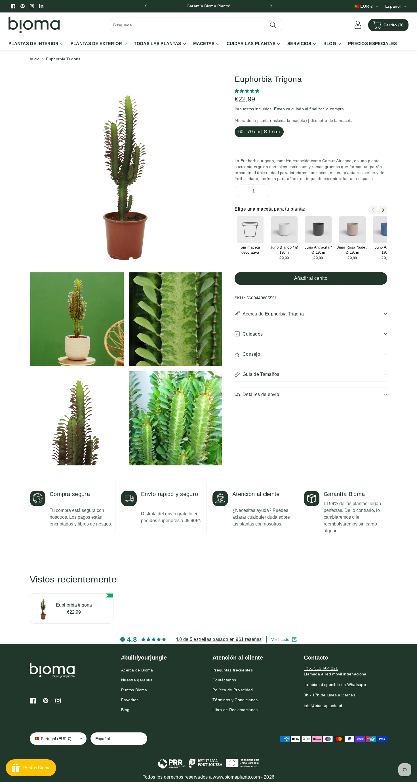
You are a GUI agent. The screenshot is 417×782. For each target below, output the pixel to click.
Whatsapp (356, 684)
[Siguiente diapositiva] (271, 6)
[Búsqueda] (273, 25)
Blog (125, 709)
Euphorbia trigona (74, 605)
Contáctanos (224, 680)
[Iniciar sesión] (358, 25)
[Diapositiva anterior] (145, 6)
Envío (279, 109)
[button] (388, 25)
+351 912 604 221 (321, 668)
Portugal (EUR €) (56, 738)
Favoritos (130, 700)
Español (102, 738)
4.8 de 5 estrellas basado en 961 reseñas (219, 639)
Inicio (35, 59)
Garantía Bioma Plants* (209, 6)
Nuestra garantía (137, 680)
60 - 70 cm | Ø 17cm (259, 131)
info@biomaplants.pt (323, 705)
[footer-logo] (52, 670)
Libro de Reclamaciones (235, 709)
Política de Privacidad (232, 690)
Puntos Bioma (134, 690)
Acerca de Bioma (137, 670)
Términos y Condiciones (235, 700)
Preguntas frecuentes (232, 670)
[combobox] (196, 25)
